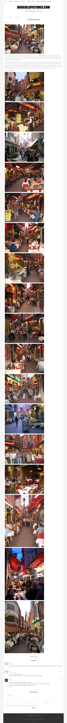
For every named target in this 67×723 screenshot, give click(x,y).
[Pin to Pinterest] (35, 656)
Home (6, 1)
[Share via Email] (36, 656)
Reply (61, 671)
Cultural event (16, 1)
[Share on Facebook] (33, 656)
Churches (28, 1)
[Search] (61, 1)
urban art (23, 1)
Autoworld (10, 1)
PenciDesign (42, 719)
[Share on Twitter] (34, 656)
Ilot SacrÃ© (10, 17)
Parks (33, 1)
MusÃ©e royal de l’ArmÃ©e (41, 1)
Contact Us (49, 1)
